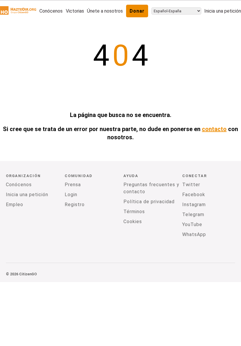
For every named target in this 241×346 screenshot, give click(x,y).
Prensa (73, 184)
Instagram (194, 204)
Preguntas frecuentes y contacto (151, 188)
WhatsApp (194, 234)
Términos (134, 211)
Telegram (193, 214)
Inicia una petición (222, 11)
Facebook (193, 194)
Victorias (75, 11)
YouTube (192, 224)
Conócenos (51, 11)
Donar (137, 11)
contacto (214, 129)
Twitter (191, 184)
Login (71, 194)
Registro (75, 204)
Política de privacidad (149, 201)
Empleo (14, 204)
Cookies (132, 221)
